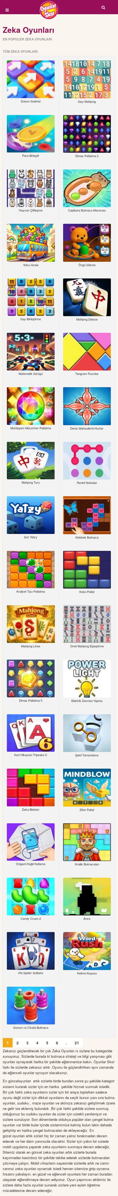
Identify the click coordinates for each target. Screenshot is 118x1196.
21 (77, 1042)
